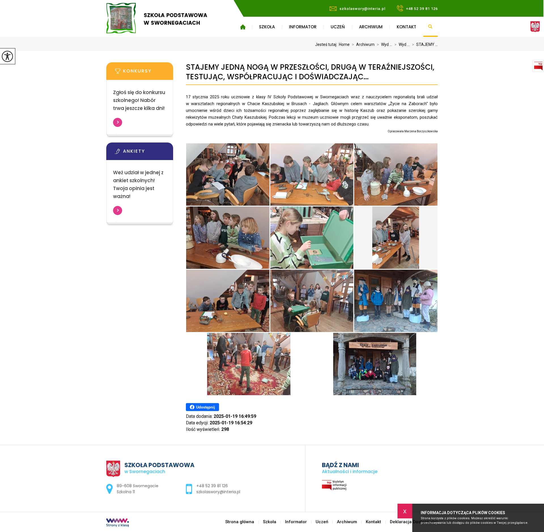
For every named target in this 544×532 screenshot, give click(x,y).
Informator (302, 27)
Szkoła (267, 27)
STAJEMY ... (425, 44)
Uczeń (338, 27)
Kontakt (406, 27)
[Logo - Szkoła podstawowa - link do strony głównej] (165, 18)
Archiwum (370, 27)
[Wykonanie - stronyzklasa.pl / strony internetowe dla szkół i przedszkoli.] (117, 523)
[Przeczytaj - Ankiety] (148, 153)
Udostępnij (205, 407)
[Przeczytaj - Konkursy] (148, 73)
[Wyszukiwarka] (430, 27)
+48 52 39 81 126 (422, 9)
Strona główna (242, 27)
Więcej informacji (117, 122)
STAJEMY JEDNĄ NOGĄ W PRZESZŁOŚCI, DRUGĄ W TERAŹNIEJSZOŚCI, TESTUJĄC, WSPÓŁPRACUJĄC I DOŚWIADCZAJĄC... (310, 72)
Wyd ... (384, 44)
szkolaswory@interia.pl (362, 9)
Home (344, 44)
